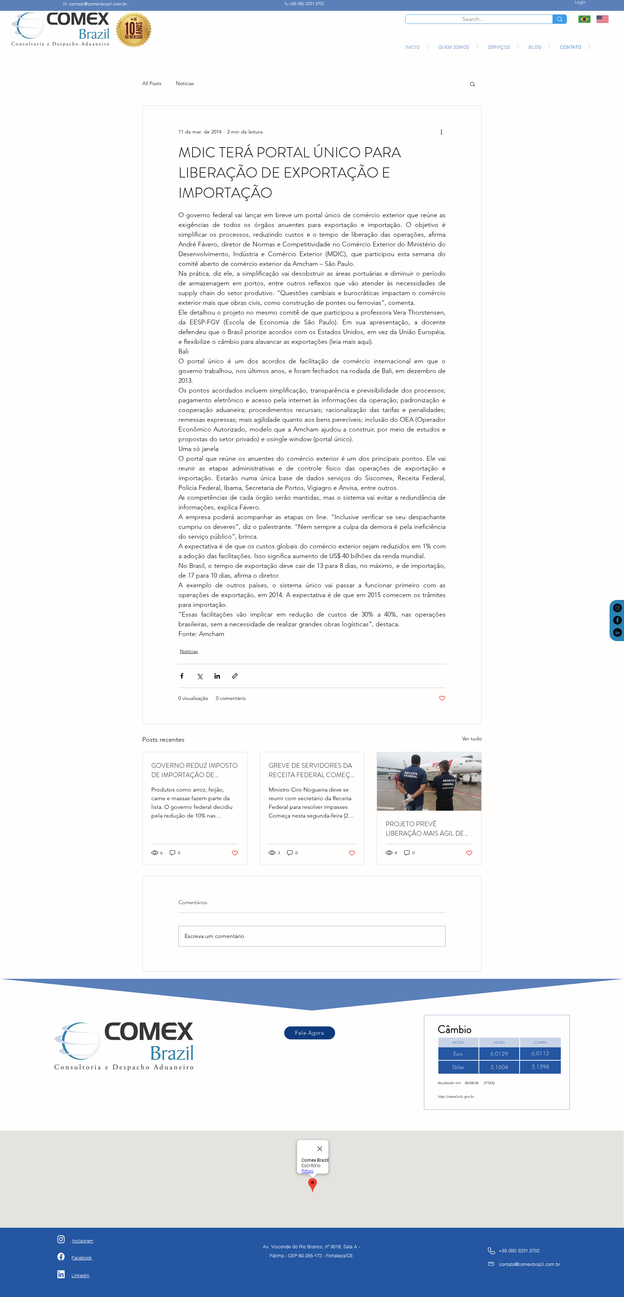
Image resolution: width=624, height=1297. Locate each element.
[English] (600, 19)
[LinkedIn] (617, 632)
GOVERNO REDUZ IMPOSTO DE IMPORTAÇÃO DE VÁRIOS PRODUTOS (194, 770)
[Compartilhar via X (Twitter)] (199, 675)
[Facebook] (617, 620)
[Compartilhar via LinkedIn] (217, 675)
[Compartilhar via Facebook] (181, 675)
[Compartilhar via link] (234, 675)
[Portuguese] (582, 19)
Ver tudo (472, 738)
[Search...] (559, 19)
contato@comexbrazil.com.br (98, 3)
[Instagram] (617, 608)
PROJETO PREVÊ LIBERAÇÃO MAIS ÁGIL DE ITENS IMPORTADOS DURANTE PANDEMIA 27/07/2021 (425, 828)
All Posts (151, 83)
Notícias (185, 83)
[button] (472, 84)
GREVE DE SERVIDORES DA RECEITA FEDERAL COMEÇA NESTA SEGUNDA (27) (312, 770)
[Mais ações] (441, 131)
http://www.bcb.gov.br (456, 1096)
